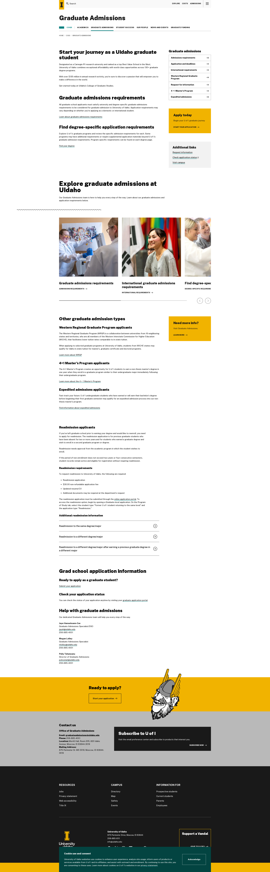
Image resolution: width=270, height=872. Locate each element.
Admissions (195, 4)
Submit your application (70, 586)
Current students (164, 796)
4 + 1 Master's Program (182, 91)
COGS (69, 27)
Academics (82, 27)
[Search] (67, 3)
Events (114, 805)
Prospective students (166, 791)
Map (113, 796)
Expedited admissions (181, 97)
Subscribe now (196, 745)
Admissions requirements (183, 58)
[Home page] (61, 4)
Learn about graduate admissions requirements (80, 117)
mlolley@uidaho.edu (68, 644)
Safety (114, 801)
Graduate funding (180, 27)
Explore (176, 4)
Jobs (61, 791)
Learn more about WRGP (70, 355)
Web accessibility (67, 801)
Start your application (184, 127)
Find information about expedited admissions (79, 408)
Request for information (182, 85)
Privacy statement (68, 796)
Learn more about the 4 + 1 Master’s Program (80, 381)
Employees (161, 805)
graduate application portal (135, 600)
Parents (160, 801)
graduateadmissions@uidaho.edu (82, 735)
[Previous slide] (200, 301)
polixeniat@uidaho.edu (69, 660)
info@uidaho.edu (114, 842)
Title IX (62, 805)
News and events (159, 27)
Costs (185, 4)
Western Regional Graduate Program (184, 77)
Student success (125, 27)
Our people (142, 27)
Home (61, 35)
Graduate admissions (102, 27)
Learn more (178, 335)
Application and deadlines (183, 64)
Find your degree (67, 146)
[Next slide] (208, 301)
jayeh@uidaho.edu (67, 629)
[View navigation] (207, 3)
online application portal (125, 499)
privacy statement (149, 865)
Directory (115, 791)
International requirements (184, 70)
